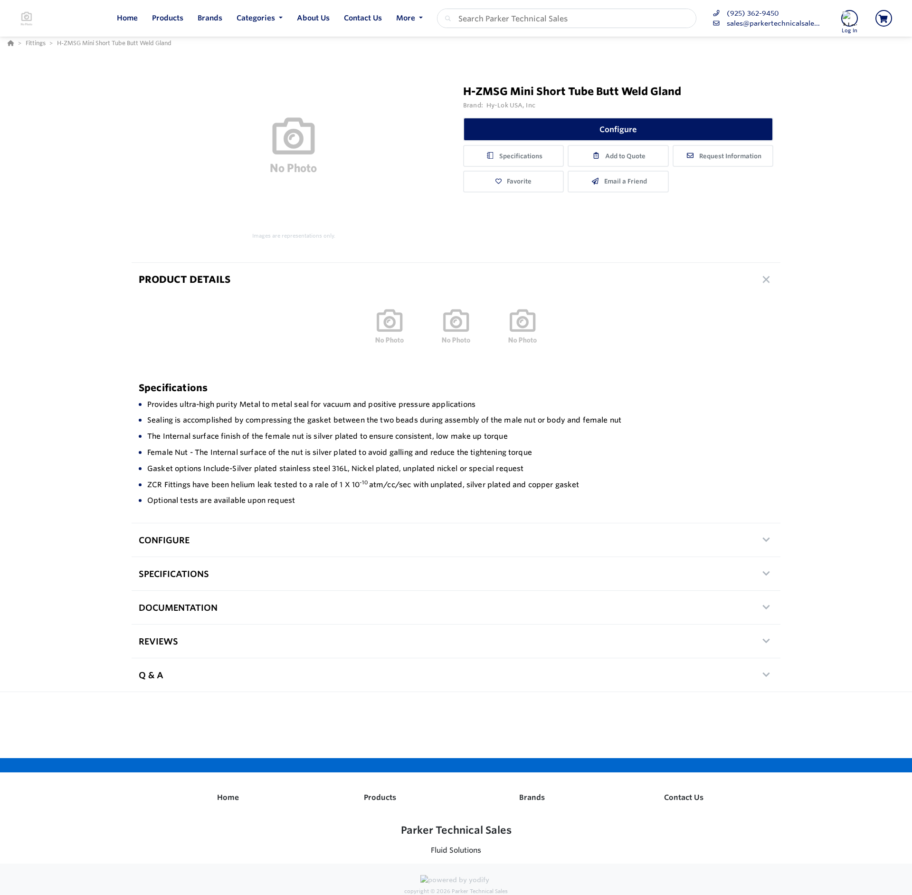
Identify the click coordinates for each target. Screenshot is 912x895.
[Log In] (849, 18)
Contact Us (683, 797)
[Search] (446, 18)
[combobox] (566, 18)
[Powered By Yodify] (456, 881)
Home (228, 797)
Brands (532, 797)
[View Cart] (883, 18)
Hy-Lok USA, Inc (510, 105)
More (406, 17)
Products (380, 797)
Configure (618, 129)
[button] (259, 18)
